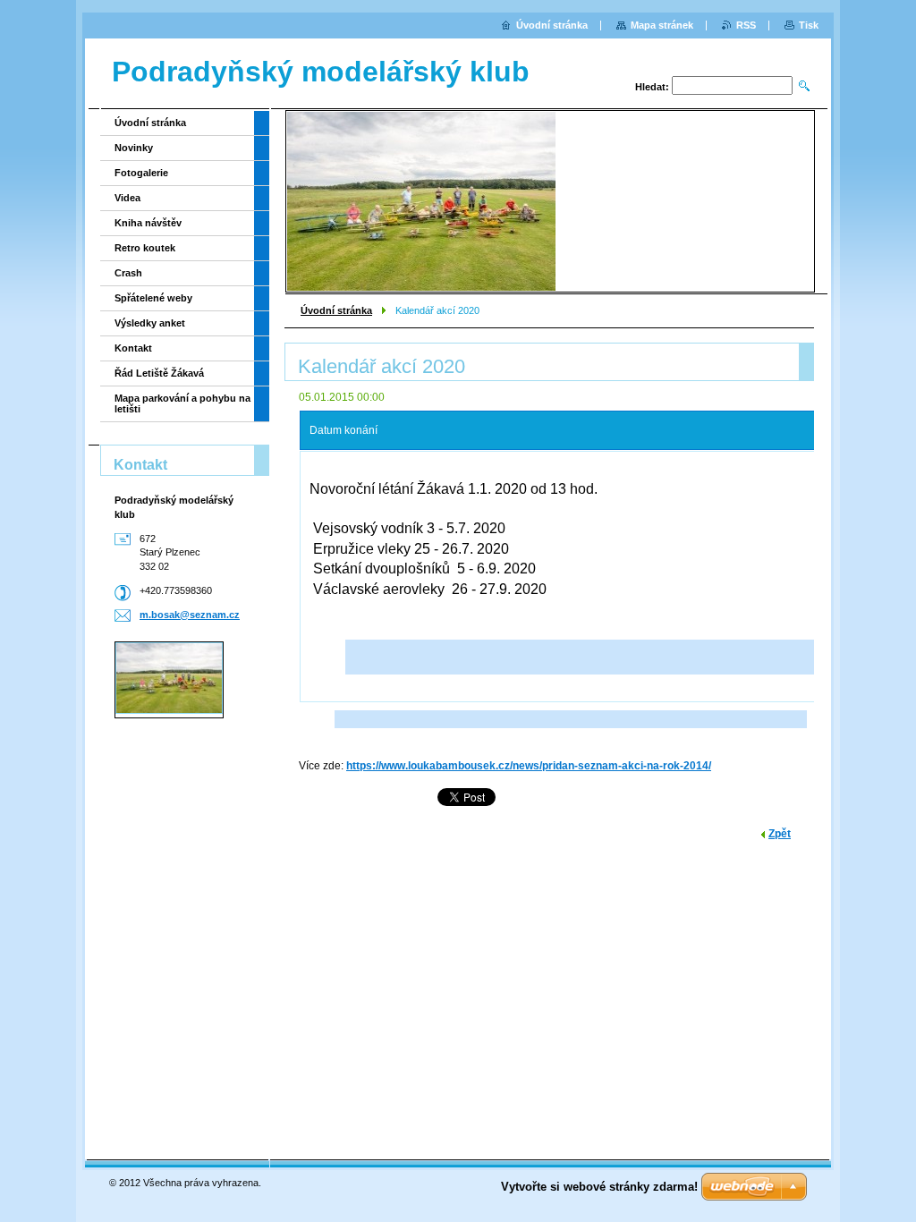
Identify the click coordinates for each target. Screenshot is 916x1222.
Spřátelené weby (153, 298)
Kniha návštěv (148, 222)
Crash (128, 272)
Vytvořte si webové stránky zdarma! (599, 1186)
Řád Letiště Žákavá (159, 373)
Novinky (133, 147)
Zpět (779, 833)
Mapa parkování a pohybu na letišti (182, 403)
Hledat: (652, 86)
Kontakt (133, 348)
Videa (127, 197)
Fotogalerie (141, 172)
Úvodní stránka (336, 310)
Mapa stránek (662, 25)
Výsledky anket (149, 323)
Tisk (808, 25)
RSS (746, 25)
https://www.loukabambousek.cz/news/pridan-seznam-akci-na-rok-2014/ (528, 766)
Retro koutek (144, 247)
